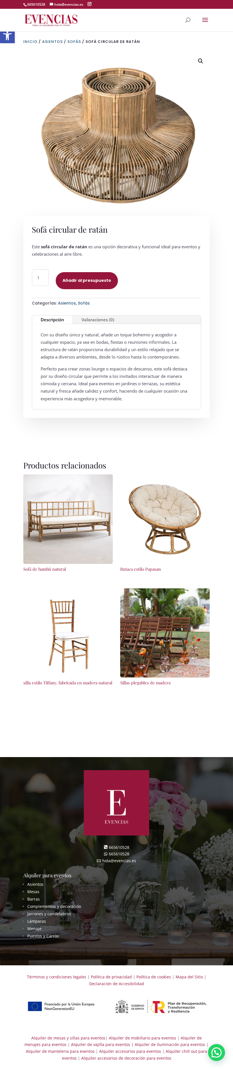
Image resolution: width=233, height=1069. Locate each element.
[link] (51, 20)
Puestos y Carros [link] (43, 936)
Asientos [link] (52, 41)
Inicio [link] (30, 41)
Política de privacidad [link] (111, 977)
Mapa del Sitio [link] (189, 977)
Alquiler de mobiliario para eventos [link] (142, 1038)
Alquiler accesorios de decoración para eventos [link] (126, 1058)
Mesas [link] (33, 891)
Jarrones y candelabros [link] (49, 913)
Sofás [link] (74, 41)
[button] (89, 4)
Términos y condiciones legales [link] (56, 977)
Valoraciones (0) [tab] (98, 319)
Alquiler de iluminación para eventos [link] (170, 1044)
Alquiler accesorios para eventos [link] (130, 1051)
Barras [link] (33, 899)
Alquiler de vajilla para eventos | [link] (102, 1044)
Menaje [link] (34, 928)
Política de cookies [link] (153, 977)
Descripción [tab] (52, 319)
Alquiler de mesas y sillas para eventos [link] (68, 1038)
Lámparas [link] (36, 921)
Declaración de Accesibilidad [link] (116, 983)
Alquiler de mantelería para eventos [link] (60, 1051)
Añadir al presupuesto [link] (87, 280)
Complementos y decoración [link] (54, 906)
